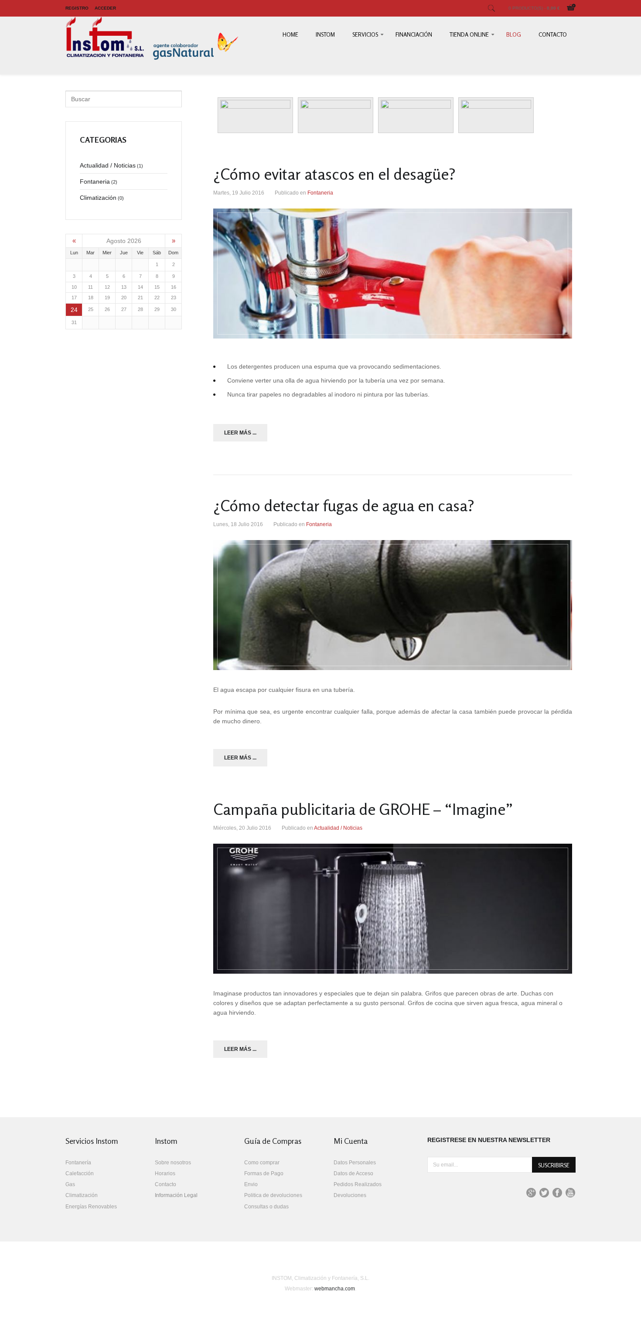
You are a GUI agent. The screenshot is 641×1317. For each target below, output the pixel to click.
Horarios (165, 1173)
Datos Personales (355, 1163)
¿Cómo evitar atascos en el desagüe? (334, 173)
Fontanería (78, 1163)
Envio (251, 1184)
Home (290, 34)
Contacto (553, 34)
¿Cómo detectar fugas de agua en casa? (343, 505)
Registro (77, 8)
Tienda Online (469, 34)
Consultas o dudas (266, 1207)
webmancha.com (334, 1289)
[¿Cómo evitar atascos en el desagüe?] (392, 274)
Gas (70, 1184)
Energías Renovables (91, 1207)
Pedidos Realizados (358, 1184)
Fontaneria (320, 193)
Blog (513, 34)
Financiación (414, 34)
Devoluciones (350, 1195)
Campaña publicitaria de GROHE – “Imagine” (363, 809)
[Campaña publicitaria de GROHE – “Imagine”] (392, 909)
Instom (325, 34)
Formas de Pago (263, 1173)
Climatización (81, 1195)
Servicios (365, 34)
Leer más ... (240, 433)
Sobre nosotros (173, 1163)
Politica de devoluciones (273, 1195)
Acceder (105, 8)
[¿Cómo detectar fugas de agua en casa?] (392, 605)
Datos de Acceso (353, 1173)
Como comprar (262, 1163)
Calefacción (79, 1173)
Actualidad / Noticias (338, 828)
